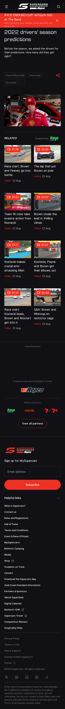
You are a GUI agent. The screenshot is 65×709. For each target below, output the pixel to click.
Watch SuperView (13, 597)
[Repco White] (32, 390)
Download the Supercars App (20, 579)
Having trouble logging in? (18, 656)
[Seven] (51, 411)
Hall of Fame (11, 524)
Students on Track (14, 567)
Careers (8, 573)
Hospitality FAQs (13, 628)
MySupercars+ (12, 542)
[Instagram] (16, 677)
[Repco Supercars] (33, 7)
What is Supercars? (14, 506)
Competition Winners (16, 621)
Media (7, 554)
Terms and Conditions (16, 530)
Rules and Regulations (16, 518)
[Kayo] (11, 411)
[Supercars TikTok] (47, 677)
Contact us (10, 512)
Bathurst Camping (14, 548)
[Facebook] (27, 677)
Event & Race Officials (16, 536)
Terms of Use (11, 644)
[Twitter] (6, 677)
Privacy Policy (11, 638)
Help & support (12, 650)
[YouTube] (37, 677)
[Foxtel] (30, 411)
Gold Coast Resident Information (22, 585)
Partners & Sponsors (15, 591)
